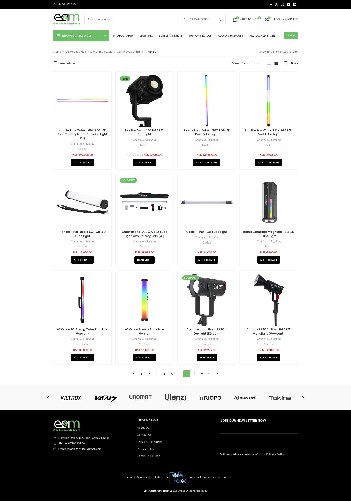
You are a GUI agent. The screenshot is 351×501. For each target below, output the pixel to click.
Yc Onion (82, 344)
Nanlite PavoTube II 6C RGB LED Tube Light (82, 234)
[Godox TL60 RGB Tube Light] (207, 202)
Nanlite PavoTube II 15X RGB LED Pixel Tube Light (268, 132)
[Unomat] (140, 398)
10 (209, 374)
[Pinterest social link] (295, 4)
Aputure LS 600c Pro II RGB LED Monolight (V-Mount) (268, 331)
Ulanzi (268, 246)
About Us (143, 427)
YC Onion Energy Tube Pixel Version (145, 331)
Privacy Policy (145, 449)
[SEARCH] (221, 19)
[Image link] (66, 425)
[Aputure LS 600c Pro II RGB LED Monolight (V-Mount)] (269, 300)
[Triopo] (210, 398)
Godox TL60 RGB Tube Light (206, 232)
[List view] (269, 62)
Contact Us (144, 434)
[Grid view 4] (276, 62)
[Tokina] (280, 398)
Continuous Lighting (130, 51)
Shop (291, 35)
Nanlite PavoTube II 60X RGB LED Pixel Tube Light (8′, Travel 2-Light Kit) (82, 134)
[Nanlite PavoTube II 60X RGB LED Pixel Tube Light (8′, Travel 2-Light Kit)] (82, 101)
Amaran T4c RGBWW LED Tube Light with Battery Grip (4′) (144, 234)
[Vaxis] (105, 398)
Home (57, 51)
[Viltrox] (70, 398)
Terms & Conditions (149, 441)
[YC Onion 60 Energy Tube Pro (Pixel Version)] (82, 300)
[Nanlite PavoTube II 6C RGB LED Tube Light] (82, 202)
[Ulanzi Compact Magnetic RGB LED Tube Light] (269, 202)
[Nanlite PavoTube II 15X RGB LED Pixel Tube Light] (269, 101)
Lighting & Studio (101, 51)
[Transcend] (245, 398)
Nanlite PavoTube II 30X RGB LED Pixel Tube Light (206, 132)
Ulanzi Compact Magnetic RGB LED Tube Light (268, 234)
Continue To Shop (148, 456)
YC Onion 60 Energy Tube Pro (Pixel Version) (82, 331)
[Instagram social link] (282, 4)
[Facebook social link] (271, 4)
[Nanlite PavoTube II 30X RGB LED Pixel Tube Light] (207, 101)
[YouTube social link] (288, 4)
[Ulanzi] (175, 398)
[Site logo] (66, 19)
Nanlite (82, 148)
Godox (206, 242)
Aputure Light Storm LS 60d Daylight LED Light (207, 331)
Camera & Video (75, 51)
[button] (82, 162)
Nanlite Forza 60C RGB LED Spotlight (144, 132)
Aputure (144, 246)
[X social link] (276, 4)
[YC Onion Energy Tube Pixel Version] (144, 300)
